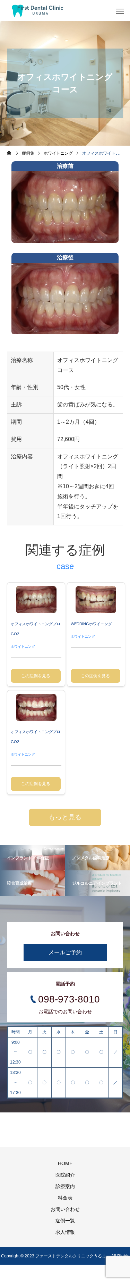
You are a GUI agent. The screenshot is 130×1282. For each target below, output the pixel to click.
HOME (65, 1163)
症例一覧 (65, 1220)
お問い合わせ (65, 1209)
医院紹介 (65, 1175)
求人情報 (65, 1232)
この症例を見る (35, 675)
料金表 (65, 1198)
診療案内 (65, 1186)
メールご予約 (65, 952)
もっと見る (65, 817)
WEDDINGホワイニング (91, 624)
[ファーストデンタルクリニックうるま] (38, 10)
